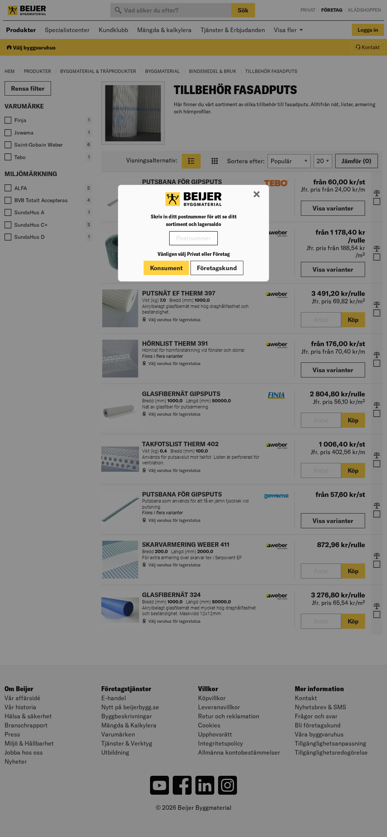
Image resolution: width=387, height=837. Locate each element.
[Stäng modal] (257, 194)
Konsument (166, 268)
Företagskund (217, 268)
